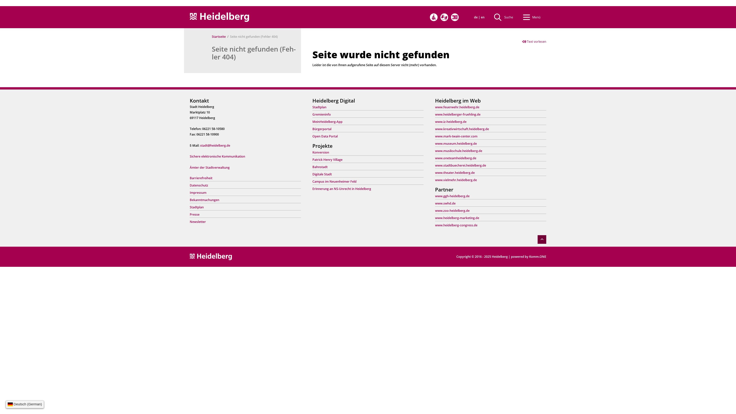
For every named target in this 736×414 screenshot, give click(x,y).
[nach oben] (542, 239)
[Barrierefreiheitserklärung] (434, 17)
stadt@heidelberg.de (215, 145)
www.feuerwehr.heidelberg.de (457, 107)
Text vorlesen (536, 41)
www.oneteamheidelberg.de (455, 158)
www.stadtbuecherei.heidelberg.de (460, 165)
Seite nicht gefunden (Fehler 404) (254, 53)
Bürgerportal (321, 129)
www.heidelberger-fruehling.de (458, 114)
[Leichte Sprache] (455, 17)
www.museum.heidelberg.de (456, 143)
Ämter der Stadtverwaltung (210, 167)
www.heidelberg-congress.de (456, 225)
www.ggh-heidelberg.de (452, 196)
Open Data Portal (325, 136)
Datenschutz (199, 185)
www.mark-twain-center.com (456, 136)
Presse (195, 214)
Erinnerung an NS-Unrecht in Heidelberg (341, 189)
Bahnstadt (320, 167)
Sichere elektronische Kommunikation (217, 156)
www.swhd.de (445, 203)
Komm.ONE (537, 257)
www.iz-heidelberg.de (451, 122)
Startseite (219, 36)
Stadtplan (197, 207)
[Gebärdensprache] (444, 17)
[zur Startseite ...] (211, 256)
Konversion (320, 152)
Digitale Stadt (322, 174)
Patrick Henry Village (327, 160)
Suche (508, 17)
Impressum (198, 193)
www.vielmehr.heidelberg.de (456, 180)
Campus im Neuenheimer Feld (334, 181)
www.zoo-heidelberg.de (452, 211)
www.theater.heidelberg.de (455, 173)
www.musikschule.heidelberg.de (458, 151)
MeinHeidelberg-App (327, 122)
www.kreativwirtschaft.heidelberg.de (462, 129)
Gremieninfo (321, 114)
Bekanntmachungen (204, 200)
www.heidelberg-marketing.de (457, 218)
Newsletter (198, 222)
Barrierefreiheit (201, 178)
